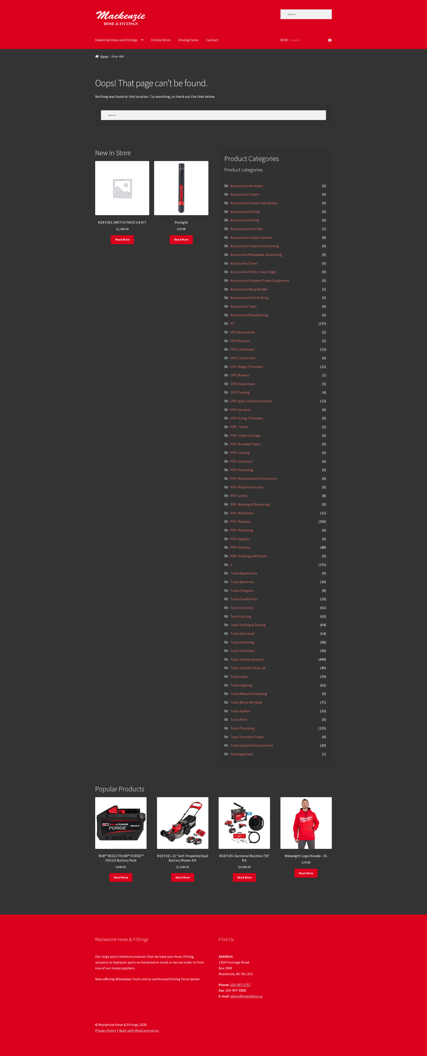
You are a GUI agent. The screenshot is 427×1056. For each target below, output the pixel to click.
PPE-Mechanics (242, 513)
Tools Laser (239, 676)
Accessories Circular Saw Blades (254, 203)
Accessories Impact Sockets (251, 237)
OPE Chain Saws (242, 349)
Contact (212, 40)
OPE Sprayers (240, 409)
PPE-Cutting (240, 452)
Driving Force (188, 40)
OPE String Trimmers (246, 418)
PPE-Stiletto (240, 547)
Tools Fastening (242, 642)
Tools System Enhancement (251, 745)
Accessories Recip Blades (249, 289)
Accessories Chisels (244, 194)
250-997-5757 (240, 984)
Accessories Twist (243, 306)
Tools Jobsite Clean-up (248, 668)
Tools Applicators (243, 573)
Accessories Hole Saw (246, 229)
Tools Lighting (241, 685)
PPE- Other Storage (245, 435)
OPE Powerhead (242, 384)
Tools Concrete (242, 607)
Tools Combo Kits (244, 599)
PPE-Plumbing (241, 530)
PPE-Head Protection (246, 487)
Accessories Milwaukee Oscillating (256, 254)
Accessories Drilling (245, 211)
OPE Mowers (239, 375)
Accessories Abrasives (246, 186)
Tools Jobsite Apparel (247, 659)
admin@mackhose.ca (246, 996)
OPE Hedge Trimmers (246, 366)
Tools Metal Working (246, 702)
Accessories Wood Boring (249, 315)
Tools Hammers (242, 650)
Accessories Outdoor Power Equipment (259, 280)
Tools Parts (239, 719)
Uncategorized (241, 754)
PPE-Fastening (241, 470)
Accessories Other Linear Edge (253, 272)
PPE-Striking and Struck (248, 556)
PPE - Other (239, 427)
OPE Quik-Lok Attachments (251, 401)
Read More (122, 239)
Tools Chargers (241, 590)
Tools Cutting (240, 616)
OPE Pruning (240, 392)
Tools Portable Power (247, 737)
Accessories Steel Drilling (249, 297)
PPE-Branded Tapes (245, 444)
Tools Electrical (242, 633)
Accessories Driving (244, 220)
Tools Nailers (240, 711)
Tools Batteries (242, 582)
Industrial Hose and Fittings (116, 40)
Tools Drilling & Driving (248, 625)
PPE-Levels (239, 495)
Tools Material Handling (248, 693)
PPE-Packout (240, 521)
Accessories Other (244, 263)
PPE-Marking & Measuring (250, 504)
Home (104, 56)
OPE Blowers (240, 341)
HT (232, 323)
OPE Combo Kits (243, 358)
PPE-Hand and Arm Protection (253, 478)
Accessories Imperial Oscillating (254, 246)
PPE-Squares (240, 539)
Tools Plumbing (242, 728)
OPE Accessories (242, 332)
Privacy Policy (105, 1030)
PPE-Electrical (241, 461)
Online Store (161, 40)
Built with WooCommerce (139, 1030)
